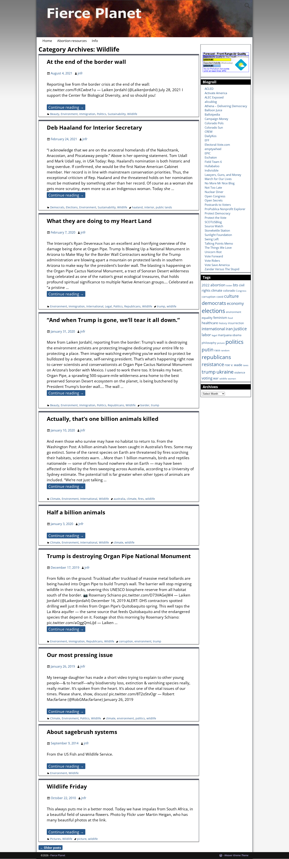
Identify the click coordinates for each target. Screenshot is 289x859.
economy (235, 303)
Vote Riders (212, 261)
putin (208, 349)
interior (149, 207)
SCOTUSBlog (213, 222)
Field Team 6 (213, 162)
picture (82, 839)
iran (229, 328)
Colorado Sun (214, 127)
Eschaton (211, 157)
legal (214, 335)
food (230, 317)
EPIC (208, 153)
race (217, 350)
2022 (206, 285)
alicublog (211, 102)
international (213, 328)
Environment (69, 114)
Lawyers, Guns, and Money (223, 175)
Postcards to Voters (218, 205)
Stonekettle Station (217, 230)
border (144, 405)
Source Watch (214, 226)
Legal (108, 306)
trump (161, 306)
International (94, 306)
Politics (101, 114)
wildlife (171, 306)
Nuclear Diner (214, 192)
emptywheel (213, 149)
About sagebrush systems (82, 732)
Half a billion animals (76, 512)
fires (141, 499)
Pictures (55, 839)
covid (219, 297)
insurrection (236, 323)
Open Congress (215, 196)
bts (235, 284)
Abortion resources (72, 40)
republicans (216, 357)
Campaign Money (216, 119)
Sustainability (117, 114)
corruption (126, 641)
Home (47, 40)
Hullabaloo (212, 166)
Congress (241, 290)
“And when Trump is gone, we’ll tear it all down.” (113, 320)
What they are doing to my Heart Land (99, 220)
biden (229, 285)
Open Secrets (214, 200)
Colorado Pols (214, 123)
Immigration (87, 114)
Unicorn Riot (213, 252)
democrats (214, 303)
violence (239, 372)
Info (95, 40)
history (223, 323)
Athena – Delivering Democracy (226, 106)
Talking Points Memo (219, 243)
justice (240, 329)
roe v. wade (233, 365)
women (232, 378)
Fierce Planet (57, 855)
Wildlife (132, 114)
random (225, 350)
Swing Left (212, 239)
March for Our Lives (218, 179)
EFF (207, 140)
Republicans (132, 306)
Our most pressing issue (80, 655)
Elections (72, 207)
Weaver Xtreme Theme (236, 855)
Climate (55, 499)
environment (142, 641)
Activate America (216, 93)
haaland (137, 207)
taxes (245, 365)
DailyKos (210, 136)
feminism (220, 317)
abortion (217, 285)
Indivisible (211, 170)
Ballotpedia (212, 114)
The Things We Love (218, 248)
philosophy (209, 343)
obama (236, 335)
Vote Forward (214, 256)
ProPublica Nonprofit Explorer (225, 209)
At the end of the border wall (86, 61)
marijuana (225, 335)
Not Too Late (213, 187)
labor (206, 334)
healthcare (210, 322)
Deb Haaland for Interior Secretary (94, 127)
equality (207, 318)
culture (231, 296)
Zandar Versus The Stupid (222, 269)
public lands (164, 207)
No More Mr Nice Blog (220, 183)
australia (119, 499)
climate (131, 499)
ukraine (225, 371)
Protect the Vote (215, 218)
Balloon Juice (213, 110)
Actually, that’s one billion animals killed (102, 418)
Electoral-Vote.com (217, 145)
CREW (209, 132)
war (216, 378)
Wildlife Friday (67, 786)
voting (207, 378)
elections (213, 311)
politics (140, 718)
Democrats (57, 207)
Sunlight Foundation (218, 235)
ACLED (209, 89)
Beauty (54, 114)
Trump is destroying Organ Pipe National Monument (119, 556)
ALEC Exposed (214, 97)
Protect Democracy (217, 213)
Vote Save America (217, 265)
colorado (229, 290)
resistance (213, 364)
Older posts (50, 848)
